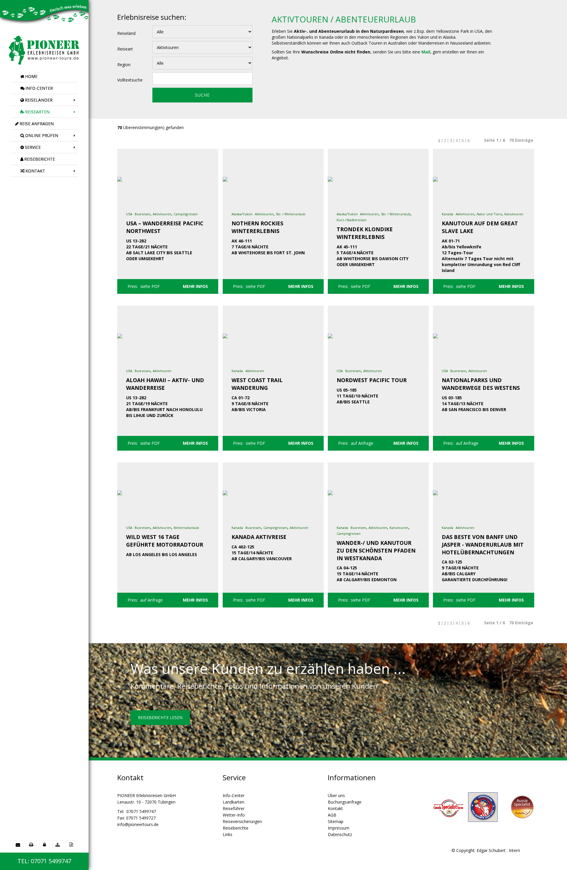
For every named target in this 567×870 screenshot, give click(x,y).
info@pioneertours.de (138, 824)
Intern (514, 850)
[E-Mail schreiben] (17, 845)
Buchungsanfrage (344, 802)
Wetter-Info (234, 815)
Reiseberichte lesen (160, 717)
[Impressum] (71, 845)
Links (227, 834)
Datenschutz (340, 834)
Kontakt (335, 808)
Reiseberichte (235, 828)
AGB (332, 815)
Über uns (336, 795)
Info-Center (234, 795)
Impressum (338, 828)
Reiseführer (234, 808)
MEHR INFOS (195, 286)
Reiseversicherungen (242, 821)
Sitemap (335, 821)
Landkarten (233, 802)
